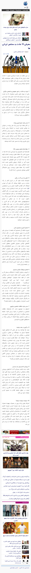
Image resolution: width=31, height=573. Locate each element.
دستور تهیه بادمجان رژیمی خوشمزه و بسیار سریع (15, 535)
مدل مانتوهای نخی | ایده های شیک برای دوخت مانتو (15, 28)
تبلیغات (7, 10)
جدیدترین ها (18, 10)
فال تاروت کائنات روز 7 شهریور (16, 470)
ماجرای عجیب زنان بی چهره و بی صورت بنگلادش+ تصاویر (13, 34)
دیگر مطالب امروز (5, 437)
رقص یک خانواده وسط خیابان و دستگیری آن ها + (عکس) (13, 552)
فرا (28, 188)
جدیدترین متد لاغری (24, 568)
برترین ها (12, 10)
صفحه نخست (25, 10)
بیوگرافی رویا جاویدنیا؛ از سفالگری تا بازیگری (17, 483)
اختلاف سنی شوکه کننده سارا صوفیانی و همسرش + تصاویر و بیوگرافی (12, 39)
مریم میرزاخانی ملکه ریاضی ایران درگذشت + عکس (13, 547)
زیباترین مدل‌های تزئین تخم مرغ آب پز (19, 489)
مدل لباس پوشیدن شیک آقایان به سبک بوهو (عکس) (15, 519)
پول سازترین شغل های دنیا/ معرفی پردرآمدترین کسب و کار (15, 454)
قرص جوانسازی (13, 568)
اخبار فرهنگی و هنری (19, 52)
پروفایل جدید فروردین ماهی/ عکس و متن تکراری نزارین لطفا (12, 542)
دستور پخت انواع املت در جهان (21, 492)
